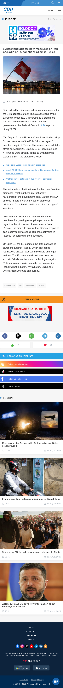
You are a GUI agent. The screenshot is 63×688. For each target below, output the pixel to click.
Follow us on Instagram (17, 364)
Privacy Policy (37, 679)
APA (43, 125)
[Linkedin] (41, 646)
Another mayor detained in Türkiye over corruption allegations (29, 181)
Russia (41, 286)
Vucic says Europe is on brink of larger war (25, 165)
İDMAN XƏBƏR (31, 299)
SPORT (51, 10)
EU (20, 286)
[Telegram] (36, 646)
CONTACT (31, 631)
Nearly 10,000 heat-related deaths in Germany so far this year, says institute (32, 172)
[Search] (52, 3)
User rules (24, 679)
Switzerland (9, 286)
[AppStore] (41, 668)
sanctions (30, 286)
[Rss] (45, 646)
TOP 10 (31, 639)
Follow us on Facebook (17, 379)
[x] (27, 646)
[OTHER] (59, 10)
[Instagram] (22, 646)
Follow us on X (14, 386)
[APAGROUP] (31, 661)
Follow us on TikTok (16, 371)
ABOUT (31, 627)
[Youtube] (31, 646)
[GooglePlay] (22, 668)
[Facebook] (17, 646)
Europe (56, 19)
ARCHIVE (31, 635)
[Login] (59, 2)
